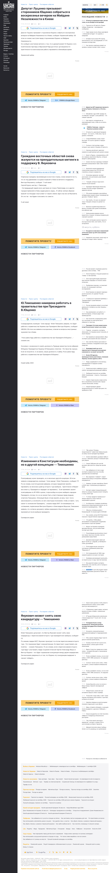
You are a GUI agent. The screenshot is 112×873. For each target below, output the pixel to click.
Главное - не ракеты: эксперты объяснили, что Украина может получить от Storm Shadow (95, 331)
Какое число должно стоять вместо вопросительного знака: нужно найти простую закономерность (95, 604)
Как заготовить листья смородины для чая (74, 818)
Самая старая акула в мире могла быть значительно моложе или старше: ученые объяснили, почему (94, 381)
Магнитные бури (53, 789)
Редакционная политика (77, 868)
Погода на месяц (64, 789)
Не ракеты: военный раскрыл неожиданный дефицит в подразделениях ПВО (94, 632)
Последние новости (93, 17)
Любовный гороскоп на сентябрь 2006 (34, 800)
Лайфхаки (26, 818)
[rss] (70, 852)
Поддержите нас (95, 11)
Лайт (5, 38)
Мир (5, 25)
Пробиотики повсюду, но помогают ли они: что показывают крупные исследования (94, 287)
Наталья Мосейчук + (42, 766)
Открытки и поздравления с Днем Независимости (88, 810)
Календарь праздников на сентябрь (60, 810)
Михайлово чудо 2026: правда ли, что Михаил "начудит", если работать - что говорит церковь (94, 115)
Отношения (61, 828)
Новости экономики (30, 779)
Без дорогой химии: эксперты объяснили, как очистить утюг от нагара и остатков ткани (94, 564)
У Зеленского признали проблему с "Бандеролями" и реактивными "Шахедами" (94, 300)
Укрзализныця (27, 781)
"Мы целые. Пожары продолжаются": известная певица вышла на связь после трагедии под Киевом (94, 451)
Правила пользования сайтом (30, 868)
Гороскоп (26, 797)
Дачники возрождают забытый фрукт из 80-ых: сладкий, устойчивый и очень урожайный (94, 541)
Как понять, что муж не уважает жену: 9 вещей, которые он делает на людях (94, 201)
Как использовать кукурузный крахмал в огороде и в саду (41, 836)
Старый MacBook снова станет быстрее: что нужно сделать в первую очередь (93, 140)
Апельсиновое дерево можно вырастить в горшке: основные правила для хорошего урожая (95, 215)
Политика (6, 21)
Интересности (8, 48)
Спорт (5, 31)
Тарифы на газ (27, 784)
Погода (6, 50)
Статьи (6, 56)
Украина (6, 19)
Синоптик (96, 789)
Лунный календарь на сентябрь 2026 (56, 797)
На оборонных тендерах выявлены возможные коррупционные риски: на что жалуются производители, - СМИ (94, 505)
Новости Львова (54, 771)
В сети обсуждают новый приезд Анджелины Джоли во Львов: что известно (94, 571)
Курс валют (59, 779)
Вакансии (6, 68)
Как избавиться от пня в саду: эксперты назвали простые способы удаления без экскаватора (93, 471)
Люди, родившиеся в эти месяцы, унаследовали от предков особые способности (94, 363)
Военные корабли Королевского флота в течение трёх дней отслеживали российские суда (94, 208)
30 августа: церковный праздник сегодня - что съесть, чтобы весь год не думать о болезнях (94, 133)
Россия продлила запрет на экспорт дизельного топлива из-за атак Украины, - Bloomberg (95, 307)
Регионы (6, 29)
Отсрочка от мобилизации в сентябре (82, 771)
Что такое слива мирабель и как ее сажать (73, 836)
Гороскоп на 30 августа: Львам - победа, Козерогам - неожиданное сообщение (94, 27)
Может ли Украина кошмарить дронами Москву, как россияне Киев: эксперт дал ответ (93, 528)
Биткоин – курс (37, 781)
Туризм (6, 46)
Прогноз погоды (28, 789)
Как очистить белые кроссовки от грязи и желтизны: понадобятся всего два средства (94, 343)
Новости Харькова (42, 771)
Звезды (68, 828)
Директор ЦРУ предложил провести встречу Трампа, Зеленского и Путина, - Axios (95, 108)
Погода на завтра (37, 792)
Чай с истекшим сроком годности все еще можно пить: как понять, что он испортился (94, 221)
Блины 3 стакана (28, 847)
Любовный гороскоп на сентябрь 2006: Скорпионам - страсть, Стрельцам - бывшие (95, 375)
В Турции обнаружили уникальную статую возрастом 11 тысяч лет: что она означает (94, 617)
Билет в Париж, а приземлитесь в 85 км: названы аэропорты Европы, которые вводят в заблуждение (95, 156)
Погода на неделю (41, 789)
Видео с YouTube (9, 54)
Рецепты (29, 828)
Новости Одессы (28, 774)
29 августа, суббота (90, 227)
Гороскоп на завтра (55, 803)
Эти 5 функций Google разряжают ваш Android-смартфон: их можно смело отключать (94, 280)
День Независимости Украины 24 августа (35, 810)
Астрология (87, 828)
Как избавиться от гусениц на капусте (34, 839)
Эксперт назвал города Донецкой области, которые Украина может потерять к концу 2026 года (95, 491)
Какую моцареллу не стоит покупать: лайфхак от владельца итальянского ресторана (95, 715)
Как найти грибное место (63, 824)
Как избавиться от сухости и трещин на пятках (45, 818)
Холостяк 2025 (96, 828)
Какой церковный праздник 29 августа (60, 813)
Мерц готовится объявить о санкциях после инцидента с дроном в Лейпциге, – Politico (95, 708)
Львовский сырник (36, 844)
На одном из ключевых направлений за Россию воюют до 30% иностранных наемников (95, 232)
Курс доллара (43, 779)
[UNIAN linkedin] (56, 852)
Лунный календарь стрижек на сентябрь (35, 803)
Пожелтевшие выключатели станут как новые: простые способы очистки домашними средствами (94, 534)
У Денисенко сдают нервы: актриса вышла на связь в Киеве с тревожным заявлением (95, 611)
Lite (24, 829)
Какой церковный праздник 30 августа (53, 807)
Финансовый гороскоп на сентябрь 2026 (81, 797)
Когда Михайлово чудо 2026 (75, 807)
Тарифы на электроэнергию (52, 781)
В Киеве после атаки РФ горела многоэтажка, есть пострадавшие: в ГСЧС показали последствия (94, 40)
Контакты (6, 70)
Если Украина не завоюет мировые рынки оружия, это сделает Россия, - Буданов (94, 293)
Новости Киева (65, 771)
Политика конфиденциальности (51, 868)
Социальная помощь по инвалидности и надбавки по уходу (80, 781)
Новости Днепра (40, 774)
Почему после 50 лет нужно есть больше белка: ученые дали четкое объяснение (94, 644)
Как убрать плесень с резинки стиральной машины (86, 821)
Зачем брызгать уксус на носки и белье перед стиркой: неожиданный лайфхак (94, 685)
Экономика (7, 23)
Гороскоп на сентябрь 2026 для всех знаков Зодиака (64, 800)
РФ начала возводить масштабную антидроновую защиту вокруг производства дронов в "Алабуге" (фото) (95, 195)
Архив (5, 66)
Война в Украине (29, 766)
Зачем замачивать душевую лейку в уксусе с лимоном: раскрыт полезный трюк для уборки (95, 458)
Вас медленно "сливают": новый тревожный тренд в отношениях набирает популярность (94, 478)
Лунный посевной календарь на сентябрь (60, 839)
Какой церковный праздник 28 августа (35, 813)
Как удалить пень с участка (61, 821)
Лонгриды (7, 62)
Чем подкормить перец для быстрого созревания (48, 833)
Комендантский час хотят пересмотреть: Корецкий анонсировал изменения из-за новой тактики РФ (94, 350)
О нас (66, 868)
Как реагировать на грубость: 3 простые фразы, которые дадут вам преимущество (93, 313)
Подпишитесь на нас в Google (43, 28)
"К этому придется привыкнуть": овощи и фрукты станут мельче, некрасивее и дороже (94, 498)
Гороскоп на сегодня (87, 800)
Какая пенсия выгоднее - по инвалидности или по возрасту (82, 779)
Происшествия (8, 42)
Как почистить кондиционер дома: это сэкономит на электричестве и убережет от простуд (94, 320)
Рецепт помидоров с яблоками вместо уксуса (57, 844)
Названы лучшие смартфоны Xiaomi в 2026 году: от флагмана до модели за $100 (95, 485)
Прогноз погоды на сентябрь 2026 (81, 789)
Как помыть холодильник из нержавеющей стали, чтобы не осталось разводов (94, 122)
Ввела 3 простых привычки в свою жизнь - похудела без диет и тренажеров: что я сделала (94, 651)
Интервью (7, 58)
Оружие (6, 40)
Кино (73, 828)
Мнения (6, 60)
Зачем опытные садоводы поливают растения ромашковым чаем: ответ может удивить (95, 163)
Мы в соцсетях (92, 868)
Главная (6, 14)
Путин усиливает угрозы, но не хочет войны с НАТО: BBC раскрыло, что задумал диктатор (95, 657)
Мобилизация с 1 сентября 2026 (86, 766)
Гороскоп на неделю (37, 797)
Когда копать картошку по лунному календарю (78, 833)
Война (5, 17)
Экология (6, 27)
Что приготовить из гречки (96, 818)
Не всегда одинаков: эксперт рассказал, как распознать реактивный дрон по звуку (94, 176)
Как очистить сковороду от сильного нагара (85, 824)
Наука (5, 33)
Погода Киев (27, 792)
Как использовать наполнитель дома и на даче (37, 821)
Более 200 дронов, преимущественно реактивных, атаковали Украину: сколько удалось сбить (95, 356)
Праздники (41, 828)
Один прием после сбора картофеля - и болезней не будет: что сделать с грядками (95, 33)
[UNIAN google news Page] (60, 852)
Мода (35, 828)
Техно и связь (8, 35)
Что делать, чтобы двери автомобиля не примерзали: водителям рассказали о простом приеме (94, 521)
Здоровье (6, 44)
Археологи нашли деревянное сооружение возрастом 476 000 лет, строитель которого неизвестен (93, 170)
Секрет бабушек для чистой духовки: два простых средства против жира (94, 465)
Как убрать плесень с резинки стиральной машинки (38, 824)
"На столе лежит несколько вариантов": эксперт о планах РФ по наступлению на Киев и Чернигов (93, 722)
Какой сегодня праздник (31, 808)
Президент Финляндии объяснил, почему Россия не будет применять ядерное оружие (94, 188)
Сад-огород (27, 834)
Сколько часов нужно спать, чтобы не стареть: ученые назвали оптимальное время (94, 664)
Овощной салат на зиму (93, 844)
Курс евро (51, 779)
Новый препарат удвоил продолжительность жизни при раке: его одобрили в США (94, 388)
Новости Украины (29, 771)
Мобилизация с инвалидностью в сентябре (63, 766)
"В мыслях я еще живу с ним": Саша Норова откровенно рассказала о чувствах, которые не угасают (95, 697)
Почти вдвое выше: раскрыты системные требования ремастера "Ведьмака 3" (93, 548)
